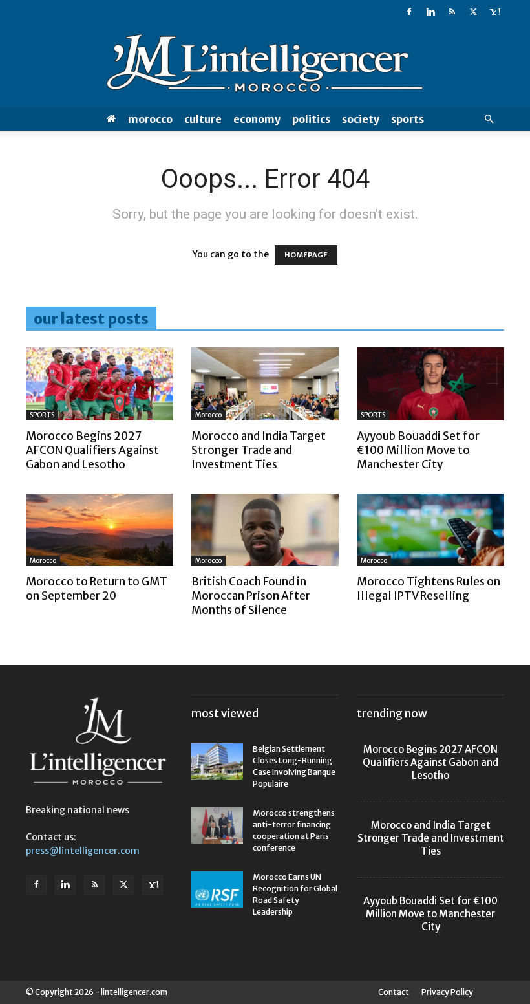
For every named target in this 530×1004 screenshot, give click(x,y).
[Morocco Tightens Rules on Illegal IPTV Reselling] (430, 530)
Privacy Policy (447, 992)
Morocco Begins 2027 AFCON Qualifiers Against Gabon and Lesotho (92, 450)
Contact (393, 992)
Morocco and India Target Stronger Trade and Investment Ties (258, 450)
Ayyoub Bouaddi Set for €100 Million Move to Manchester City (418, 450)
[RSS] (451, 11)
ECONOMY (257, 119)
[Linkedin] (430, 11)
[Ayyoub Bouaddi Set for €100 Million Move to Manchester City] (430, 383)
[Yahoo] (494, 11)
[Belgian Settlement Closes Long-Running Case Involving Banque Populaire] (217, 761)
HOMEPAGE (306, 254)
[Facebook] (409, 11)
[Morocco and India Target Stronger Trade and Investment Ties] (265, 383)
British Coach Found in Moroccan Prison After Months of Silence (250, 595)
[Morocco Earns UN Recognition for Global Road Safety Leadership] (217, 889)
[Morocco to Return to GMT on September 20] (99, 530)
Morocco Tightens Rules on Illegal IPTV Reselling (428, 588)
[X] (473, 11)
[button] (488, 119)
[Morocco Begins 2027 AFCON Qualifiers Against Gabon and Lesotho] (99, 383)
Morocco (150, 119)
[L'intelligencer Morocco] (265, 66)
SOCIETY (360, 119)
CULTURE (203, 119)
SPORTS (407, 119)
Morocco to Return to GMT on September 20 (96, 588)
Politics (311, 119)
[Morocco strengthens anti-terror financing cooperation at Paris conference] (217, 825)
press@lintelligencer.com (83, 851)
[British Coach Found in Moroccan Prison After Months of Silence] (265, 530)
